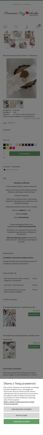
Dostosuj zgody (21, 415)
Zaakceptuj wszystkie (21, 421)
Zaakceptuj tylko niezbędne (21, 409)
